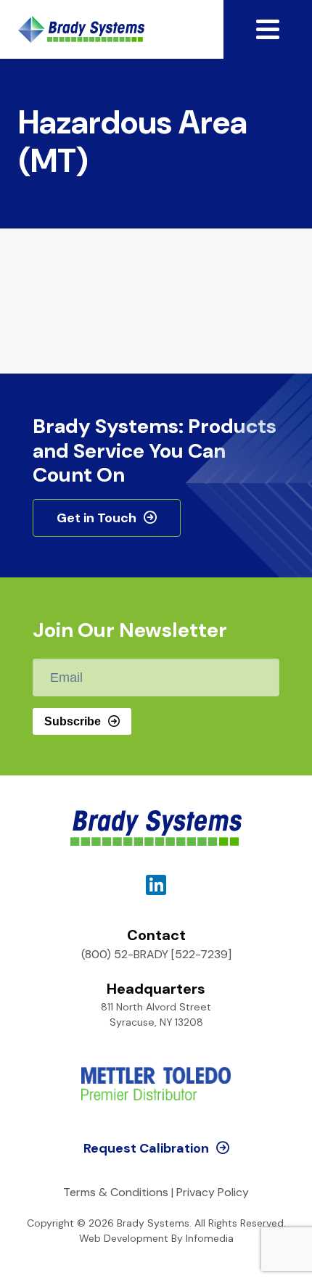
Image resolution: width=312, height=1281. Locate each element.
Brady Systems (81, 29)
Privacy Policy (212, 1192)
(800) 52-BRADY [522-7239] (156, 954)
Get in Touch (96, 518)
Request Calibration (146, 1148)
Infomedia (210, 1238)
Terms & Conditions (115, 1192)
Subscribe (72, 721)
